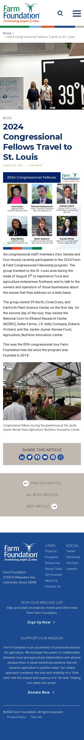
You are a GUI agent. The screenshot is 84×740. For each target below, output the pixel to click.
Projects (51, 551)
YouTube (72, 563)
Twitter (71, 551)
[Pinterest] (53, 457)
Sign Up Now (39, 622)
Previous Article (46, 483)
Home (7, 33)
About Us (51, 580)
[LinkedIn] (22, 457)
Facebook (73, 557)
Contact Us (53, 586)
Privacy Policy (16, 717)
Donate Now (39, 692)
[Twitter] (30, 457)
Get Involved (53, 575)
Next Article (38, 506)
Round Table (53, 569)
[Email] (45, 457)
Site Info (36, 717)
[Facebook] (37, 457)
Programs (52, 557)
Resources (52, 563)
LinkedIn (71, 569)
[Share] (60, 457)
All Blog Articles (42, 495)
